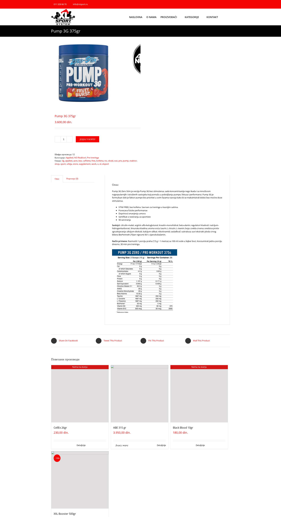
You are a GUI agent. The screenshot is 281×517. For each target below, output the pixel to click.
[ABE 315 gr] (139, 393)
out (116, 160)
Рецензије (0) (72, 178)
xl (100, 163)
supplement (85, 163)
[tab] (57, 178)
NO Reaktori (80, 157)
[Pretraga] (229, 17)
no (105, 160)
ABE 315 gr (119, 427)
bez (80, 160)
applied (68, 160)
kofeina (99, 160)
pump (126, 160)
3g (63, 160)
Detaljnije (81, 445)
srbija (69, 163)
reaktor (133, 160)
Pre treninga (93, 157)
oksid (110, 160)
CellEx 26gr (60, 427)
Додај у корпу (87, 139)
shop (57, 163)
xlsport (105, 163)
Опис (57, 178)
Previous (53, 73)
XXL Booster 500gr (65, 514)
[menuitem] (137, 17)
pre (120, 160)
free (93, 160)
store (75, 163)
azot (75, 160)
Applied (69, 157)
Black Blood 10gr (183, 427)
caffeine (87, 160)
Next (138, 73)
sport (63, 163)
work (94, 163)
